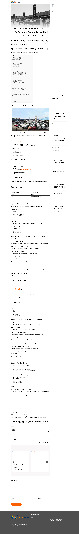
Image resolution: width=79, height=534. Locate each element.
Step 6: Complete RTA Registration (19, 74)
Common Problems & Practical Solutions (19, 88)
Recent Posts (16, 426)
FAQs (13, 95)
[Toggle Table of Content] (31, 56)
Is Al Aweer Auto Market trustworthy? (20, 98)
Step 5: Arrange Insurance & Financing (20, 73)
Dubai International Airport (26, 169)
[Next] (47, 462)
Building (55, 182)
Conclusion (15, 101)
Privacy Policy (33, 520)
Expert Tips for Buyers (16, 93)
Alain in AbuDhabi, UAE (58, 520)
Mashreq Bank (15, 286)
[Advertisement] (60, 87)
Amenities (15, 81)
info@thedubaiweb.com (57, 517)
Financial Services (17, 78)
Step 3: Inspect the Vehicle (18, 71)
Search (53, 4)
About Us (32, 517)
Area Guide (32, 1)
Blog (45, 1)
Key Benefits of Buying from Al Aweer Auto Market (21, 94)
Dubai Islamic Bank (16, 289)
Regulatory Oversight (17, 87)
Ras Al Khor (21, 141)
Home (28, 1)
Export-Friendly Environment (18, 86)
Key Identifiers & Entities (17, 58)
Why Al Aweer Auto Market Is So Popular (19, 82)
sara (27, 37)
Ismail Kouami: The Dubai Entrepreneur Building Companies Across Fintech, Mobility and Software (60, 115)
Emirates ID (17, 366)
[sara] (13, 430)
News (42, 1)
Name (13, 498)
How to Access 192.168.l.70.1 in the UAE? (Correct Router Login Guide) (42, 441)
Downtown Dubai (24, 170)
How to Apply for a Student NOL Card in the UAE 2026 (19, 441)
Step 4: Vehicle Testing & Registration (20, 72)
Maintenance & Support (18, 80)
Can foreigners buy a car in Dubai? (19, 97)
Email (26, 498)
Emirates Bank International (18, 288)
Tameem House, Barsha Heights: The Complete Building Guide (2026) (60, 186)
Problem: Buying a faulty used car (19, 89)
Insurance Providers (17, 79)
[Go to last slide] (13, 462)
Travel (37, 1)
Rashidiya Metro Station (25, 174)
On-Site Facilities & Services (17, 75)
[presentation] (20, 457)
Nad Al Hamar (24, 163)
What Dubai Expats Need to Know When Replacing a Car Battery (20, 466)
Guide (55, 159)
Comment (14, 485)
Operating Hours (15, 61)
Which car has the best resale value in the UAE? (21, 100)
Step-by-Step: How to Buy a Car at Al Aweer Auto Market (22, 67)
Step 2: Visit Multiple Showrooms (19, 70)
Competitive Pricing (17, 83)
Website (39, 498)
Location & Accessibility (16, 59)
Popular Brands (16, 65)
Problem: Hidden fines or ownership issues (21, 90)
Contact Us (33, 518)
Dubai (38, 163)
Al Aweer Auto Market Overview (17, 57)
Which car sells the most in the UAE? (19, 96)
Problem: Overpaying (17, 91)
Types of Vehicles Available (17, 63)
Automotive (30, 26)
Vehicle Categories (17, 64)
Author (12, 426)
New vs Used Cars (17, 66)
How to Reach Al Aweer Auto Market (19, 60)
